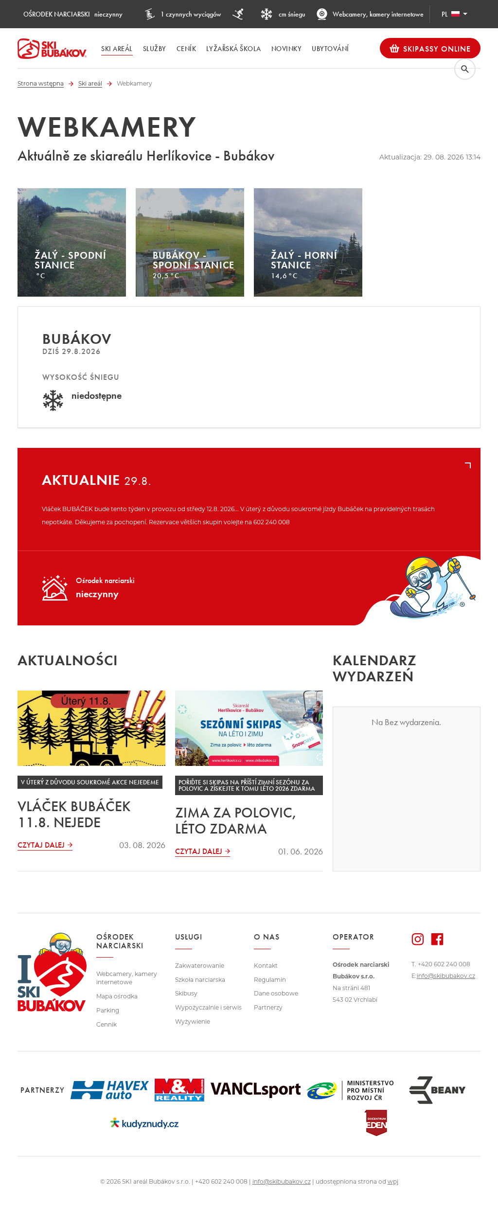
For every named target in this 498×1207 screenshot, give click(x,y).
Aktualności (68, 660)
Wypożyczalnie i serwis (208, 1007)
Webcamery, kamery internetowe (378, 14)
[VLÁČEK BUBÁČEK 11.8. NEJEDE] (91, 728)
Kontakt (266, 965)
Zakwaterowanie (199, 965)
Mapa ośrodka (117, 996)
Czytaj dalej (41, 845)
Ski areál (90, 83)
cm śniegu (291, 14)
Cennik (106, 1024)
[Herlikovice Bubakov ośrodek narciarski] (52, 48)
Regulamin (270, 979)
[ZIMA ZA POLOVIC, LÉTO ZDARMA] (249, 728)
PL (445, 14)
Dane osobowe (276, 993)
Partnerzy (268, 1007)
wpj (393, 1181)
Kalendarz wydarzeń (375, 668)
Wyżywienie (192, 1021)
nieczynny (73, 14)
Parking (107, 1010)
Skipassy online (437, 49)
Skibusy (186, 993)
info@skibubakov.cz (446, 975)
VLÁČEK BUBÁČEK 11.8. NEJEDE (74, 814)
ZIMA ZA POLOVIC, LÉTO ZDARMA (236, 820)
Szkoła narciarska (200, 979)
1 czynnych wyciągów (190, 14)
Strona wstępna (41, 83)
